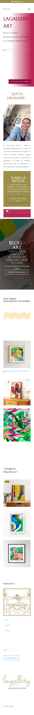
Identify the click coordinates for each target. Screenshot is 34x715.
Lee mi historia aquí (18, 200)
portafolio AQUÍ (12, 449)
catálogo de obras (20, 81)
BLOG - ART (17, 245)
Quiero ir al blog (17, 272)
